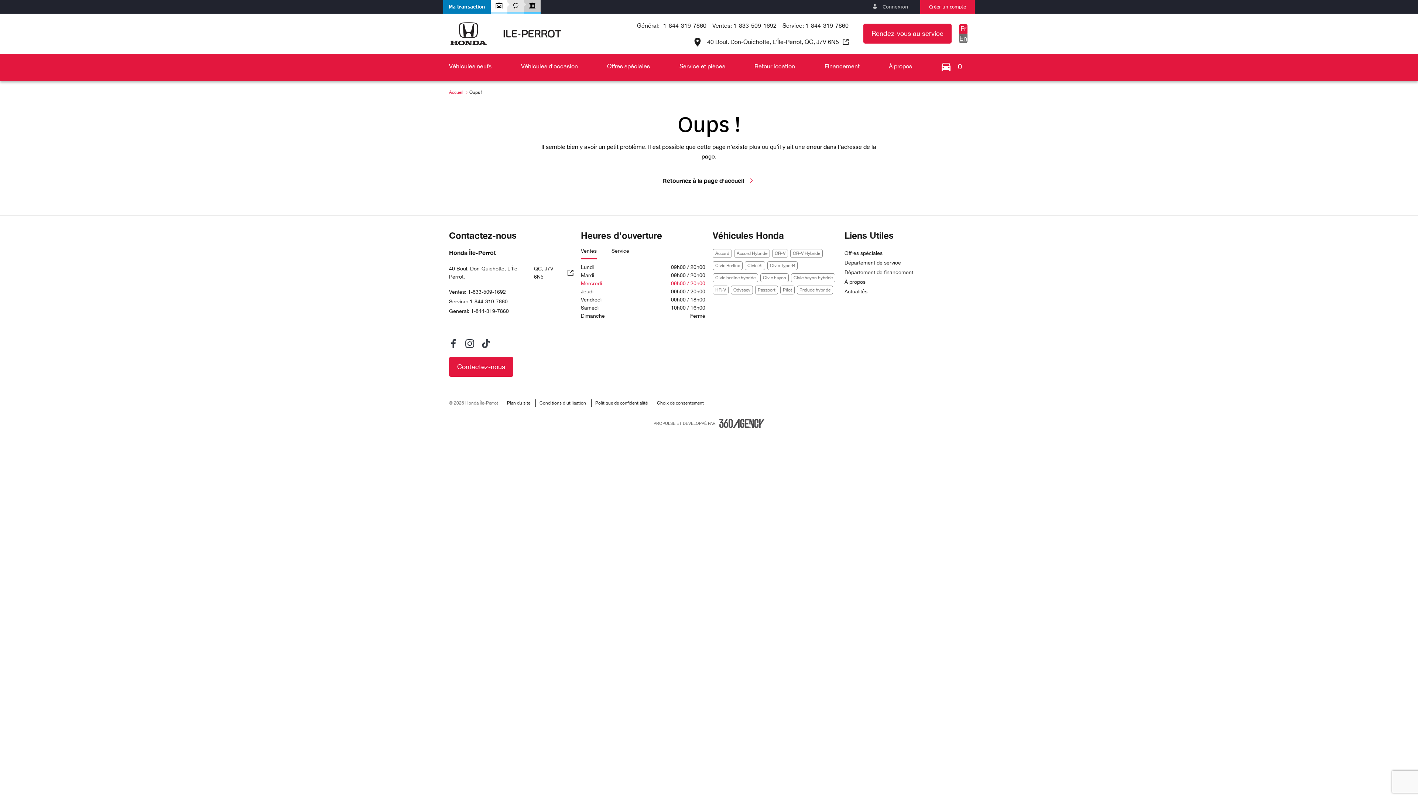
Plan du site (518, 403)
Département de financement (879, 272)
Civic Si (755, 265)
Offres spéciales (864, 253)
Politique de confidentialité (621, 403)
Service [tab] (620, 251)
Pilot (787, 290)
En (963, 38)
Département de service (873, 263)
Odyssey (741, 290)
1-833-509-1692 (755, 25)
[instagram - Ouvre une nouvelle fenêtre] (469, 343)
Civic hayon (774, 277)
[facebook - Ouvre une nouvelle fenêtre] (453, 343)
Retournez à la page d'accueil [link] (703, 180)
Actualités (856, 291)
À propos (855, 282)
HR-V (720, 290)
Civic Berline (727, 265)
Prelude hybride (814, 290)
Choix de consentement (680, 403)
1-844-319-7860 (684, 25)
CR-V (780, 253)
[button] (467, 7)
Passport (766, 290)
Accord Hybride (752, 253)
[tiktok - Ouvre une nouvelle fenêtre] (486, 343)
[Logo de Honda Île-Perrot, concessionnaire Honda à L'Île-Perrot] (506, 33)
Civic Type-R (782, 265)
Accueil (456, 92)
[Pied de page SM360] (741, 423)
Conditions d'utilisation (563, 403)
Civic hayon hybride (813, 277)
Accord (722, 253)
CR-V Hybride (806, 253)
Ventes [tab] (589, 251)
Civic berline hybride (735, 277)
